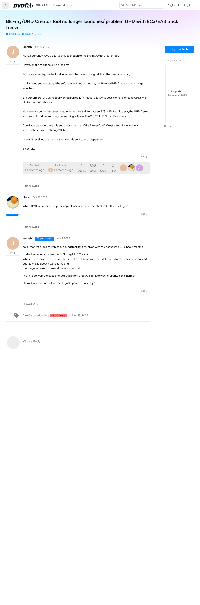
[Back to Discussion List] (5, 5)
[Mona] (131, 167)
